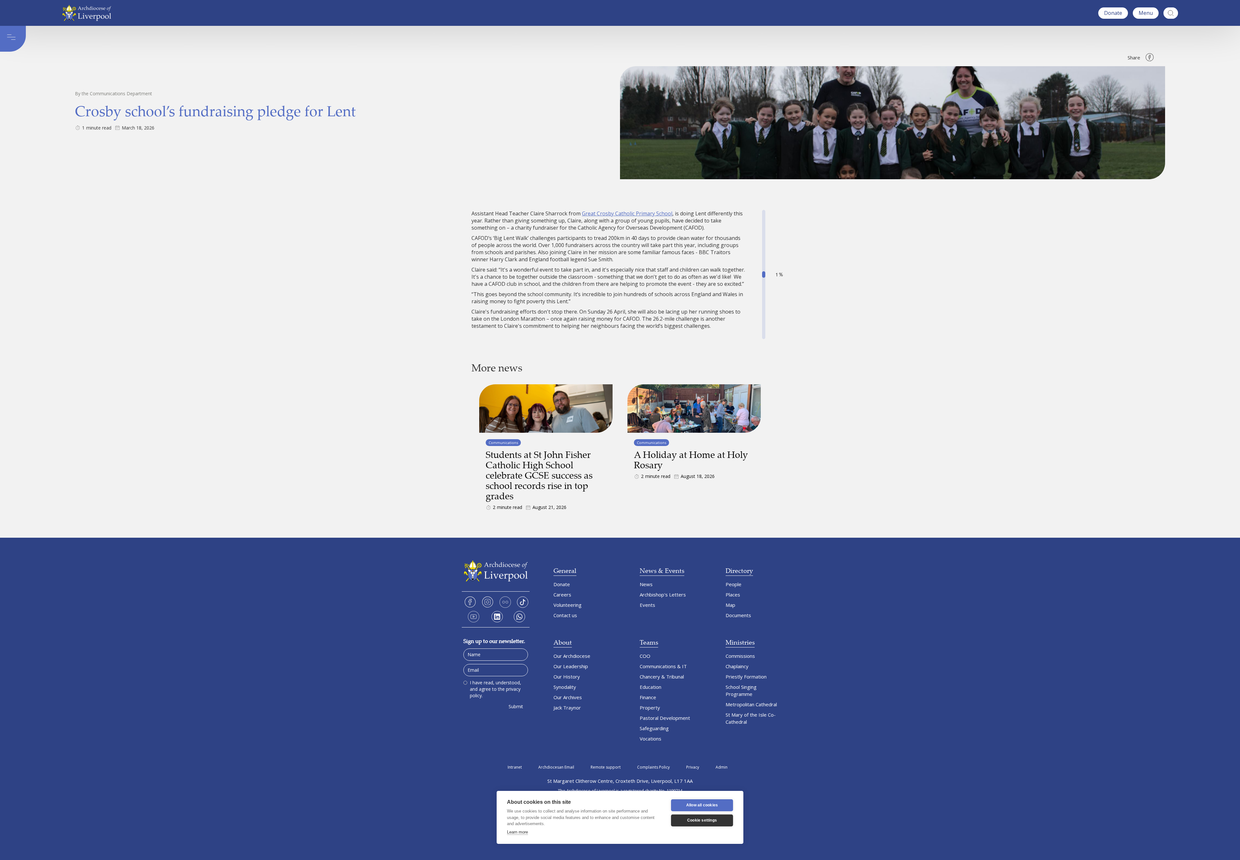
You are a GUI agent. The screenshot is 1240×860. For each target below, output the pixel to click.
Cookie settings (702, 820)
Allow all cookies (702, 805)
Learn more (517, 832)
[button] (1146, 13)
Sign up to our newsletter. (494, 641)
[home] (88, 13)
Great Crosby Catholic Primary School (627, 213)
